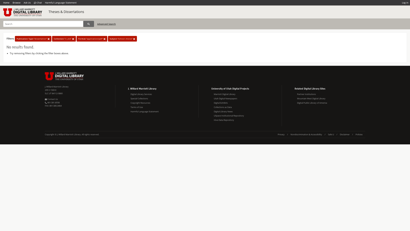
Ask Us (27, 2)
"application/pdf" (91, 39)
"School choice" (121, 39)
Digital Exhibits (221, 102)
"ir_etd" (63, 39)
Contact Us (52, 99)
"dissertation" (32, 39)
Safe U (331, 134)
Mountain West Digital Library (311, 98)
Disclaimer (345, 134)
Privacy (281, 134)
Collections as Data (223, 107)
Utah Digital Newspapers (225, 98)
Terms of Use (137, 107)
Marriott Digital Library (224, 94)
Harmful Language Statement (61, 2)
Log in (405, 2)
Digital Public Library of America (312, 102)
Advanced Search (106, 24)
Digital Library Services (141, 94)
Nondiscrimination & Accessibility (306, 134)
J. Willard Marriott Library (57, 86)
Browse (16, 2)
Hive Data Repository (224, 120)
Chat (39, 2)
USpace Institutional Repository (229, 115)
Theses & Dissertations (66, 11)
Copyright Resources (140, 102)
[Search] (88, 24)
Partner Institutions (306, 94)
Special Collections (139, 98)
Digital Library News (223, 111)
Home (6, 2)
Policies (359, 134)
